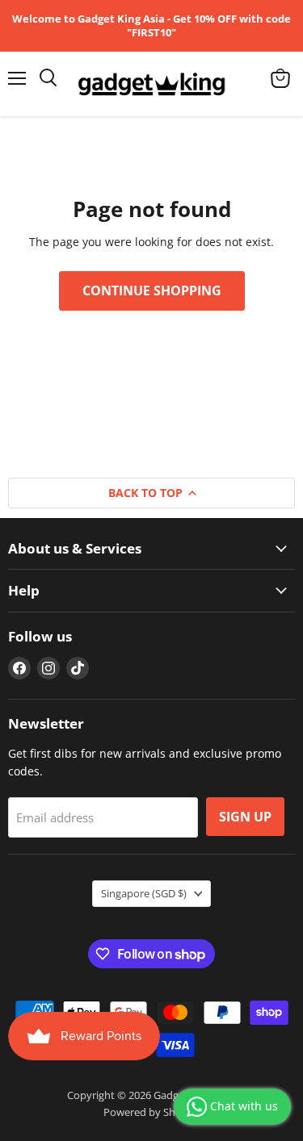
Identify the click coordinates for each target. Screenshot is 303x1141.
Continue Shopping (151, 290)
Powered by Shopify (151, 1112)
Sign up (245, 816)
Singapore (144, 893)
